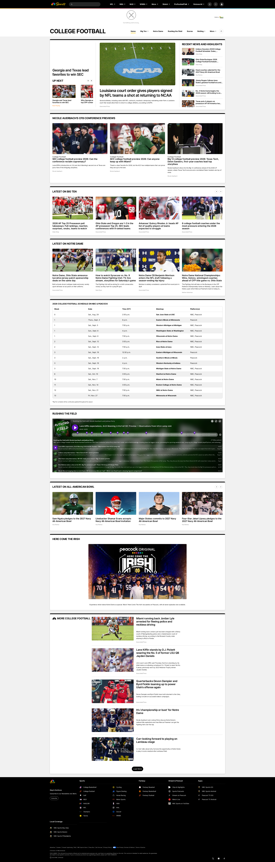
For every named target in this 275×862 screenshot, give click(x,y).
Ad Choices (99, 847)
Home (133, 31)
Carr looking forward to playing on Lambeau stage (156, 740)
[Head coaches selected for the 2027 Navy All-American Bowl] (188, 72)
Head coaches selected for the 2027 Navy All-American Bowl (208, 71)
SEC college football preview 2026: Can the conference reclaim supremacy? (74, 160)
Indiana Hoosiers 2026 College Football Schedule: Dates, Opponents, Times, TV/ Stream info (208, 50)
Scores (190, 31)
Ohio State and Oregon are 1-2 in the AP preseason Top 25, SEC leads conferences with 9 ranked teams (114, 226)
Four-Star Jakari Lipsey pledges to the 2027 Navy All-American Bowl (202, 519)
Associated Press (105, 106)
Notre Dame (158, 31)
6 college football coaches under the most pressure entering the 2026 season (201, 226)
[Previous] (88, 80)
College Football (59, 157)
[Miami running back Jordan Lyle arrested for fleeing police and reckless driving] (113, 628)
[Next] (91, 80)
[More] (210, 4)
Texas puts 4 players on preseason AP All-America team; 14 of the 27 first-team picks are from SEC (209, 102)
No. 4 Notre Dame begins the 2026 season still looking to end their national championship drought (209, 92)
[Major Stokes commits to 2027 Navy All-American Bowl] (159, 503)
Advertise (52, 847)
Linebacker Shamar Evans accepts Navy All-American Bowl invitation (113, 519)
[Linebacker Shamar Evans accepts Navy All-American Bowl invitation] (116, 503)
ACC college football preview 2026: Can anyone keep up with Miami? (135, 160)
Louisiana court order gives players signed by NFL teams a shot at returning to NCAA (136, 93)
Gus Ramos (199, 75)
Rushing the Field (175, 31)
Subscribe (54, 798)
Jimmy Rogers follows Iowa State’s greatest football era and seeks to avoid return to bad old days (208, 81)
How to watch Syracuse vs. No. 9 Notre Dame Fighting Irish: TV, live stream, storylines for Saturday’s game (116, 278)
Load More (137, 769)
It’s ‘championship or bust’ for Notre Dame (157, 711)
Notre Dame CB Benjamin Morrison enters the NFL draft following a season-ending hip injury (156, 278)
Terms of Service (140, 847)
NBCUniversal (61, 850)
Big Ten (143, 31)
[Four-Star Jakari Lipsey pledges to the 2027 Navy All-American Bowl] (202, 503)
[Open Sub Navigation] (114, 4)
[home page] (58, 4)
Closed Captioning (67, 847)
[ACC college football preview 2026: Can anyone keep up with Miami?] (137, 138)
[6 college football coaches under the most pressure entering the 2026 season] (202, 208)
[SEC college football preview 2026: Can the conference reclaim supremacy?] (79, 138)
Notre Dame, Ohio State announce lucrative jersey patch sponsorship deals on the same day (70, 278)
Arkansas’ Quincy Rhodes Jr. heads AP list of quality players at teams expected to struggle (158, 226)
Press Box (91, 847)
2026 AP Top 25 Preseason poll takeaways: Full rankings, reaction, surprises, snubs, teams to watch (70, 226)
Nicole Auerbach (57, 171)
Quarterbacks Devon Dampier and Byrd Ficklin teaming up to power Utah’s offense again (156, 684)
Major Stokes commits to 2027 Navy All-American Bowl (157, 519)
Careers (59, 847)
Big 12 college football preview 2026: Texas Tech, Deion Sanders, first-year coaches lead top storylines (193, 161)
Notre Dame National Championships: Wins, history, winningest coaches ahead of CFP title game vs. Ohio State (202, 278)
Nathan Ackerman (187, 292)
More (212, 31)
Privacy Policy (107, 847)
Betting (200, 31)
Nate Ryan (99, 290)
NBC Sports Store (82, 847)
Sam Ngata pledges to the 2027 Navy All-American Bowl (71, 519)
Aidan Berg (199, 54)
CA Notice (131, 847)
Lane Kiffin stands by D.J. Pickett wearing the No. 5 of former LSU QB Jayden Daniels (157, 653)
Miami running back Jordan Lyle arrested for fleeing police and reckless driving (155, 621)
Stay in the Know (56, 790)
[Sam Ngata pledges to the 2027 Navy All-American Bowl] (72, 503)
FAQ (75, 847)
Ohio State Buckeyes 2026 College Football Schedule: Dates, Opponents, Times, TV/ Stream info (208, 60)
